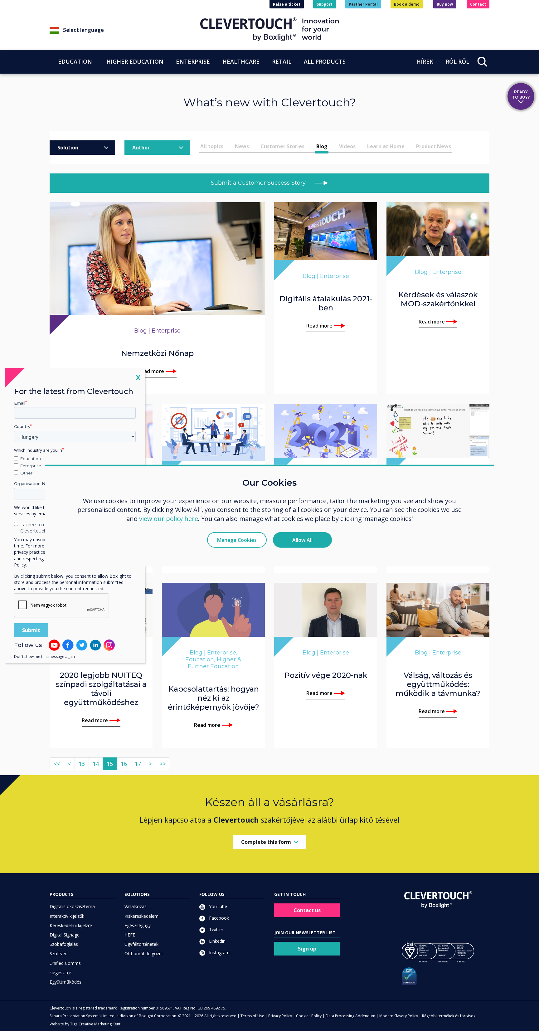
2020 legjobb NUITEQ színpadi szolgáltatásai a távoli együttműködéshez (101, 689)
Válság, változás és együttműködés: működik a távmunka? (438, 684)
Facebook (218, 918)
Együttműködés (65, 982)
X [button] (138, 377)
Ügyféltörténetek (141, 944)
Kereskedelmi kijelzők (71, 925)
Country (22, 426)
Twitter (215, 929)
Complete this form (266, 842)
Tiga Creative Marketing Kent (95, 1024)
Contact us (307, 910)
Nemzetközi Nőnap (157, 353)
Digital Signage (65, 935)
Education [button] (75, 61)
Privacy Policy (280, 1016)
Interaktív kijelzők (67, 916)
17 (138, 763)
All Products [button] (325, 61)
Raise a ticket (286, 4)
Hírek (424, 61)
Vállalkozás (135, 906)
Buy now (445, 4)
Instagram (219, 953)
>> (163, 763)
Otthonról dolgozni (143, 953)
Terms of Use (252, 1016)
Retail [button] (281, 61)
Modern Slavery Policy (398, 1016)
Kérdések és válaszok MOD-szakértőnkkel (438, 299)
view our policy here (168, 518)
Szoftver (58, 953)
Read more (151, 371)
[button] (125, 30)
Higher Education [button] (134, 61)
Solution (67, 147)
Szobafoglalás (64, 944)
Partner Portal (363, 4)
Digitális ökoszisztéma (72, 906)
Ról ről (457, 61)
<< (57, 763)
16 (124, 763)
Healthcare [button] (241, 61)
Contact (478, 4)
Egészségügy (137, 925)
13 (82, 763)
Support (325, 4)
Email (19, 402)
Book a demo (407, 4)
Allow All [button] (302, 540)
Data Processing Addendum (350, 1016)
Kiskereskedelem (141, 916)
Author (141, 147)
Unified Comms (65, 963)
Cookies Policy (309, 1016)
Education (30, 458)
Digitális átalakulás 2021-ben (325, 303)
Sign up (307, 948)
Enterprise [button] (193, 61)
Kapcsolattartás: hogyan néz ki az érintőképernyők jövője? (213, 698)
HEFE (129, 935)
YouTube (217, 906)
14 (96, 763)
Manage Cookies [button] (237, 540)
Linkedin (217, 941)
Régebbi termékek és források (448, 1016)
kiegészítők (61, 972)
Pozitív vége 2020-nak (325, 675)
